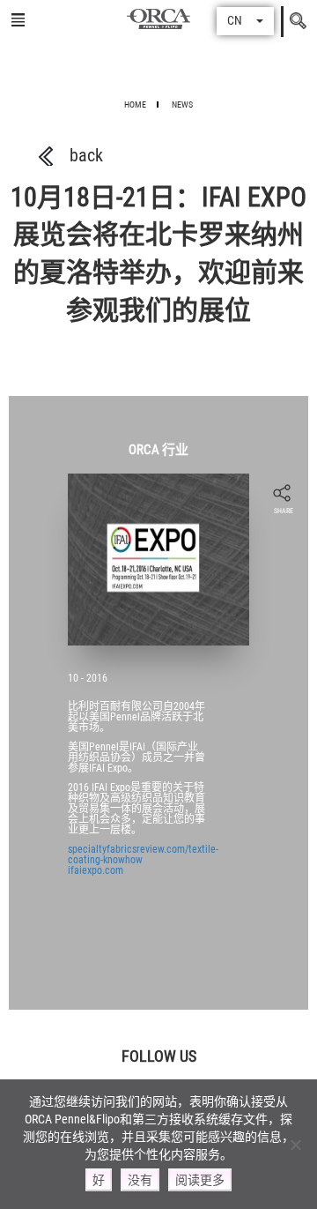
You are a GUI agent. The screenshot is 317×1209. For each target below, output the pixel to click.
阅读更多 (200, 1180)
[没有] (295, 1144)
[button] (245, 21)
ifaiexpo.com (95, 870)
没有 (140, 1180)
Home (135, 104)
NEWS (182, 104)
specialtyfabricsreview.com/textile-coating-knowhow (143, 854)
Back (86, 155)
